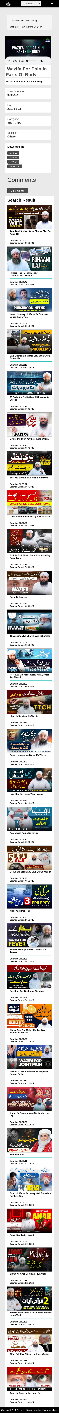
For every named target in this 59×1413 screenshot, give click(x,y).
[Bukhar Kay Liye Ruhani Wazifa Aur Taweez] (29, 935)
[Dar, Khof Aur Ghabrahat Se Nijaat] (29, 977)
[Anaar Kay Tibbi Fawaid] (29, 1221)
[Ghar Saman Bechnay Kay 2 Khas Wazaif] (29, 502)
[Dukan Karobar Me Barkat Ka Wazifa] (29, 741)
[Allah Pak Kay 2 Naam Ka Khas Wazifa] (29, 1340)
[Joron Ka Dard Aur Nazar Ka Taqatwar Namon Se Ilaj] (29, 1057)
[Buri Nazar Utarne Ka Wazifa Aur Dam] (29, 463)
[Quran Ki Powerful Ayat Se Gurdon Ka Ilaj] (29, 1099)
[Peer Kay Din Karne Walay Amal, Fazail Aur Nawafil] (29, 660)
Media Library (31, 20)
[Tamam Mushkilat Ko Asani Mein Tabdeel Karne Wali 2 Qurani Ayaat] (29, 1298)
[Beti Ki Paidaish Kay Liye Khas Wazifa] (29, 424)
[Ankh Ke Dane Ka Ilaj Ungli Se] (29, 1379)
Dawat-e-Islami (17, 20)
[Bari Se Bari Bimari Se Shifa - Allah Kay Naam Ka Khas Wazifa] (29, 541)
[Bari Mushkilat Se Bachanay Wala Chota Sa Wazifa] (29, 341)
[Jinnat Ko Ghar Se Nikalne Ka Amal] (29, 1259)
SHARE (14, 166)
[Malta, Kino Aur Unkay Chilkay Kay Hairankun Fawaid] (29, 1016)
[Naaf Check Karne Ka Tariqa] (29, 819)
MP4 (12, 153)
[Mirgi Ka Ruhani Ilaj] (29, 896)
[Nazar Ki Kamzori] (29, 583)
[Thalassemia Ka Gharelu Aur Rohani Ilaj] (29, 621)
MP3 (12, 157)
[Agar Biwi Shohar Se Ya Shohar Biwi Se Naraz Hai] (29, 217)
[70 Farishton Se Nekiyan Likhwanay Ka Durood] (29, 383)
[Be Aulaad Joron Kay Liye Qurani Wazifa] (29, 858)
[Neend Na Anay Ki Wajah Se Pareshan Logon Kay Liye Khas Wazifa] (29, 300)
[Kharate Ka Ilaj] (29, 1140)
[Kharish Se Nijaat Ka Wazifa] (29, 702)
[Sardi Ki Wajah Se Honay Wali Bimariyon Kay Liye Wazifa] (29, 1179)
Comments (18, 190)
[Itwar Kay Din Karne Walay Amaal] (29, 780)
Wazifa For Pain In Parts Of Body (26, 27)
